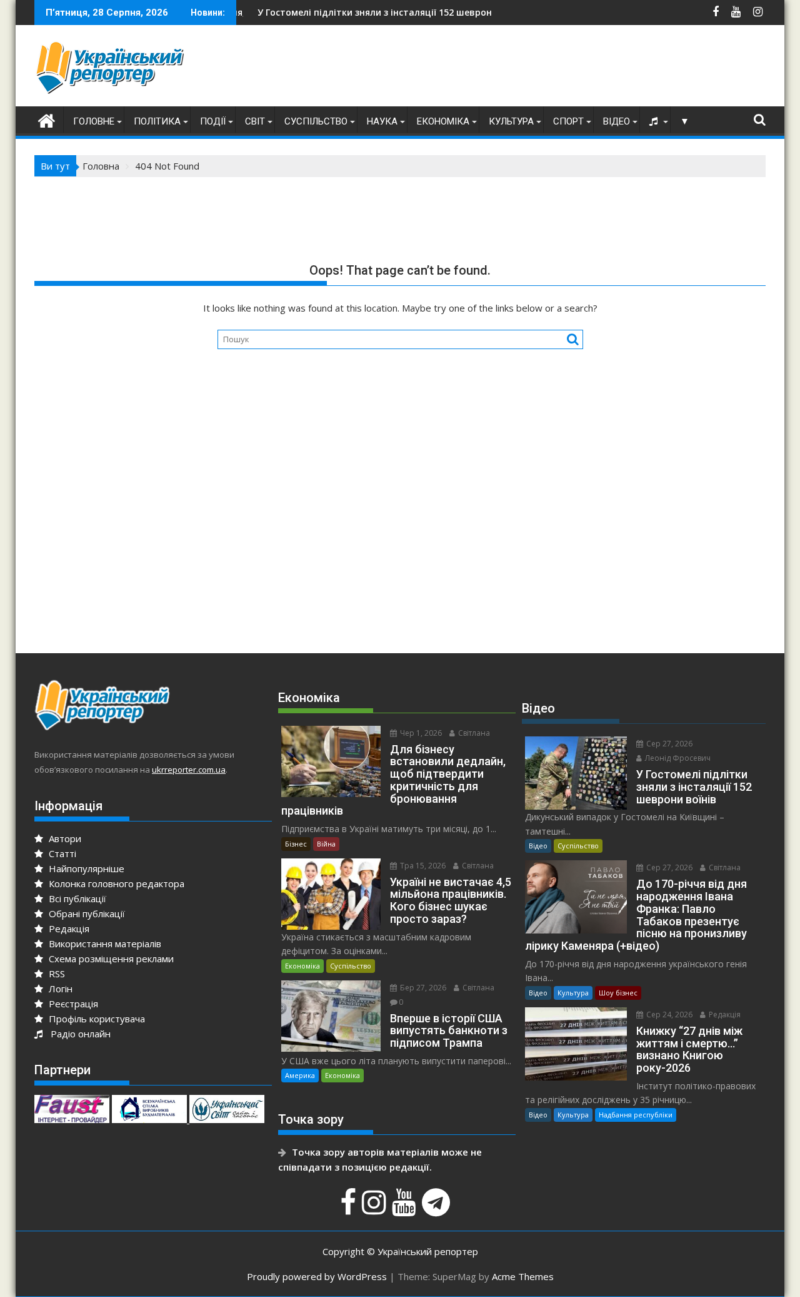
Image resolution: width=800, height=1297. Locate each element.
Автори (63, 838)
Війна (326, 843)
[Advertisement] (538, 69)
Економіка (443, 121)
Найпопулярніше (85, 868)
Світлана (473, 733)
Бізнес (296, 843)
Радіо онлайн (78, 1033)
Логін (59, 988)
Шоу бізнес (618, 992)
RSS (55, 973)
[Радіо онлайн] (655, 121)
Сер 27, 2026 (668, 743)
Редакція (67, 928)
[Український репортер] (46, 119)
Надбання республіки (635, 1114)
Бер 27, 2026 (422, 987)
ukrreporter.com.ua (189, 769)
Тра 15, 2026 (422, 865)
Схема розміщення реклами (110, 958)
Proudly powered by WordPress (317, 1276)
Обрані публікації (85, 913)
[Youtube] (405, 1209)
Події (213, 121)
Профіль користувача (95, 1018)
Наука (382, 121)
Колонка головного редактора (115, 883)
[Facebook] (349, 1209)
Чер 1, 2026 (420, 733)
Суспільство (316, 121)
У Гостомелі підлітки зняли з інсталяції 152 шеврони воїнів (353, 12)
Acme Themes (523, 1276)
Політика (157, 121)
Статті (61, 853)
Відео (616, 121)
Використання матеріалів (103, 943)
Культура (511, 121)
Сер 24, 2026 (668, 1014)
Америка (300, 1075)
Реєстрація (72, 1003)
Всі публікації (76, 898)
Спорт (568, 121)
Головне (93, 121)
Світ (255, 121)
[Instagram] (375, 1209)
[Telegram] (437, 1209)
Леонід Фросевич (677, 758)
